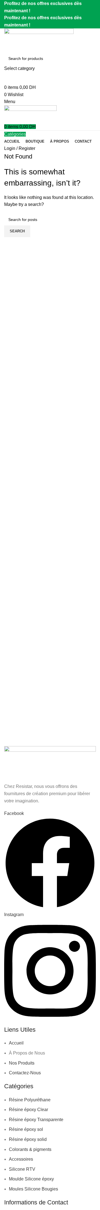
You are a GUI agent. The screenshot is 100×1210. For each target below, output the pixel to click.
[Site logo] (39, 40)
